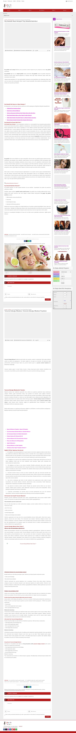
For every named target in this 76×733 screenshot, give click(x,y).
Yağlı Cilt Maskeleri (11, 443)
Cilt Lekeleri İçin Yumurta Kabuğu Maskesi (16, 680)
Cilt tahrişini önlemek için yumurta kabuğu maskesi (35, 680)
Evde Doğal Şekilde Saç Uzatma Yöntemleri (60, 262)
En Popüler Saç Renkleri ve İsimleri (61, 230)
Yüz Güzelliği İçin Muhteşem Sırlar (61, 169)
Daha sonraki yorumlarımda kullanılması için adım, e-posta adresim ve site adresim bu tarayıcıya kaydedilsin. (25, 297)
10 (48, 272)
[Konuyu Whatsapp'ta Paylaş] (28, 241)
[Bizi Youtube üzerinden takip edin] (12, 729)
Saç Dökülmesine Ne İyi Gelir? (60, 77)
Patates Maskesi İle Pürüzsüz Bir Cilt (15, 436)
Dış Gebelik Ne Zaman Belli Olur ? (10, 235)
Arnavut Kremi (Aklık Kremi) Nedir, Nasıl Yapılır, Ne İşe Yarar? (62, 216)
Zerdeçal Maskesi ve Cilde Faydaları (14, 445)
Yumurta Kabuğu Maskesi (24, 681)
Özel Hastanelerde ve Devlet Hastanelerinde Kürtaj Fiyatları (60, 185)
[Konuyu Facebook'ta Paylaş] (25, 241)
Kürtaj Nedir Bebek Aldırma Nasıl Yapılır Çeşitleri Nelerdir (19, 115)
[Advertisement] (27, 60)
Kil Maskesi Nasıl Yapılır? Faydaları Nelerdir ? (16, 447)
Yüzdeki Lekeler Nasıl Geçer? (60, 199)
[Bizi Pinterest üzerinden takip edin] (14, 729)
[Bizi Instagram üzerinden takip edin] (8, 729)
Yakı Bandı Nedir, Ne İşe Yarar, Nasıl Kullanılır (61, 246)
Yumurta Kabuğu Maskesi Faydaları (36, 681)
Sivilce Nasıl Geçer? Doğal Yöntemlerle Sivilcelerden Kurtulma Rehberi (62, 93)
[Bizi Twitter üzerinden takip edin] (6, 729)
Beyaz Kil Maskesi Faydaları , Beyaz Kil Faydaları (17, 429)
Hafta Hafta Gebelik (11, 19)
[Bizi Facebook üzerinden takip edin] (4, 729)
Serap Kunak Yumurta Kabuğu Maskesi (11, 681)
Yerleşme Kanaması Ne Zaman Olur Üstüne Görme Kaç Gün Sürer (21, 113)
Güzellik (11, 340)
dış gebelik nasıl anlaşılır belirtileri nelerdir (40, 234)
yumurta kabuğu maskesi (39, 643)
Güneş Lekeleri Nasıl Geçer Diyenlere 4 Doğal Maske (62, 124)
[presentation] (6, 257)
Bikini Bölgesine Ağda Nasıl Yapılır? (61, 154)
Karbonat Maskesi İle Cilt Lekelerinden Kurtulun (17, 438)
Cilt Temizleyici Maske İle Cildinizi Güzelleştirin (17, 434)
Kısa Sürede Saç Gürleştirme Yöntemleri (62, 46)
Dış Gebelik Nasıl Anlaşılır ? (26, 234)
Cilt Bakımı (9, 309)
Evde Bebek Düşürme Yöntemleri (61, 138)
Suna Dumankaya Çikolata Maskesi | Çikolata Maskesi (18, 431)
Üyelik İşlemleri (70, 1)
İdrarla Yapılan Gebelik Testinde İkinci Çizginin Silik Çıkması (19, 120)
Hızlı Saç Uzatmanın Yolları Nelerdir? (61, 62)
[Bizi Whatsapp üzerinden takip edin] (16, 729)
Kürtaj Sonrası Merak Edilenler (13, 110)
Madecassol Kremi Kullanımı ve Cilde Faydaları (61, 32)
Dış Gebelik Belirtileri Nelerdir (14, 234)
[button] (7, 272)
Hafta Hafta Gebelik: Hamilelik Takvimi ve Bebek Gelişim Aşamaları (21, 117)
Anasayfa (5, 19)
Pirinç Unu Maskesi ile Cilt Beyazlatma (15, 440)
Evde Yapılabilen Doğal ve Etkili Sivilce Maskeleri (62, 109)
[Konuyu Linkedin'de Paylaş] (30, 241)
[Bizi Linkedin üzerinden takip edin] (10, 729)
